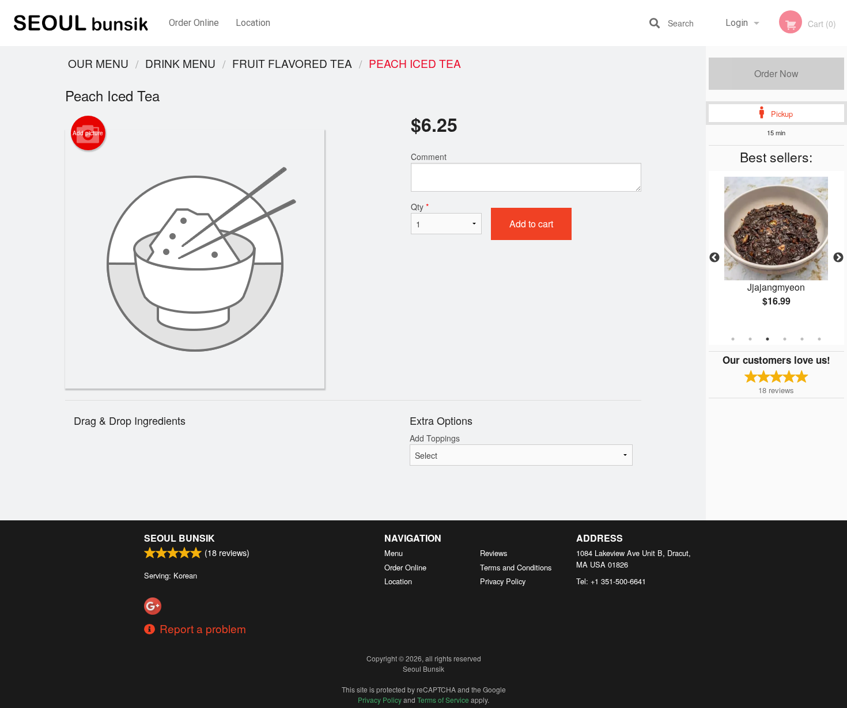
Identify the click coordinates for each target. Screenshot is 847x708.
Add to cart (531, 223)
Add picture (88, 133)
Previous (714, 258)
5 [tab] (802, 339)
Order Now (776, 73)
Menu (393, 552)
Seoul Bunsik (179, 538)
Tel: (611, 581)
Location (253, 22)
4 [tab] (785, 339)
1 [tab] (733, 339)
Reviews (493, 552)
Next (838, 258)
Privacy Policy (502, 581)
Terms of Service (443, 700)
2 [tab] (750, 339)
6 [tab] (819, 339)
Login (736, 22)
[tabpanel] (776, 251)
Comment (429, 156)
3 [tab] (767, 339)
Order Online (194, 22)
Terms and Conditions (515, 567)
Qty (420, 206)
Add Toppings (435, 438)
